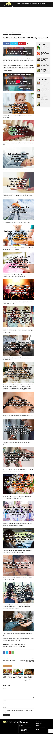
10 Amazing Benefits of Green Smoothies (44, 70)
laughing (20, 646)
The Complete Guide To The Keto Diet (45, 53)
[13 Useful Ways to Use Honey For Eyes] (38, 65)
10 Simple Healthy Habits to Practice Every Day (45, 90)
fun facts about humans (7, 646)
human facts (15, 646)
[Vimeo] (48, 1)
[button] (48, 4)
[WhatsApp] (13, 652)
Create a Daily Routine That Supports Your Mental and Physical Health (44, 97)
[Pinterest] (10, 652)
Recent (20, 34)
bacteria (7, 644)
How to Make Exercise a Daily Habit (44, 104)
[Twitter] (47, 1)
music (24, 646)
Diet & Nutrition (8, 33)
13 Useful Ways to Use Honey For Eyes (45, 65)
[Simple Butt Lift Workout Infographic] (38, 59)
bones (12, 644)
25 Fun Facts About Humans (9, 660)
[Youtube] (49, 1)
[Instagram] (45, 1)
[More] (27, 43)
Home (4, 33)
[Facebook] (44, 1)
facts (19, 644)
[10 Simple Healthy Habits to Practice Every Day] (18, 672)
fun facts (23, 644)
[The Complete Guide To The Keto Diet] (38, 53)
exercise (15, 644)
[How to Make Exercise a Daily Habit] (38, 104)
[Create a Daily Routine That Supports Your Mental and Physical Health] (29, 672)
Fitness (10, 34)
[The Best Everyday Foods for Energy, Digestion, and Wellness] (7, 672)
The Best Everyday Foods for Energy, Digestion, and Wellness (7, 677)
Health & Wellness (15, 34)
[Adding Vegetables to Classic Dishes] (38, 48)
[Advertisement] (26, 21)
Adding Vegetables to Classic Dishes (45, 47)
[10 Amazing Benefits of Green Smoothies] (38, 70)
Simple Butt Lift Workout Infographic (44, 59)
